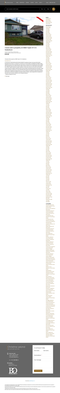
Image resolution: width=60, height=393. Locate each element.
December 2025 (49, 37)
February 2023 (48, 77)
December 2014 (49, 169)
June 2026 (48, 30)
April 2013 (47, 180)
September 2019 (49, 101)
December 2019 (49, 98)
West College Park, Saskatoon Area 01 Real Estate (50, 330)
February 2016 (48, 152)
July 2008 (47, 200)
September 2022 (49, 83)
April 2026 (48, 32)
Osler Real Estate (49, 295)
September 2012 (49, 185)
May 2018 (47, 120)
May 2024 (47, 59)
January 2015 (48, 168)
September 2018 (49, 115)
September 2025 (49, 40)
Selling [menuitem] (32, 2)
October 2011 (48, 188)
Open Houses (48, 21)
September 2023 (49, 69)
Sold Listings (48, 23)
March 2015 (48, 166)
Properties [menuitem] (22, 2)
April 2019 (47, 107)
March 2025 (48, 48)
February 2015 (48, 167)
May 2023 (47, 74)
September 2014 (49, 173)
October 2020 (48, 86)
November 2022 (49, 81)
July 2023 (47, 71)
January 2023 (48, 79)
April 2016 (47, 150)
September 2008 (49, 199)
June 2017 (47, 133)
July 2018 (47, 118)
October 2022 (48, 82)
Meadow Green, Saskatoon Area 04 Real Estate (50, 268)
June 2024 (48, 58)
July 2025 (47, 43)
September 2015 (49, 158)
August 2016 (48, 145)
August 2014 (48, 174)
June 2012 (47, 186)
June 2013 (47, 179)
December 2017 (49, 126)
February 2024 (48, 63)
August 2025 (48, 42)
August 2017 (48, 131)
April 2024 (48, 61)
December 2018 (49, 112)
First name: (36, 350)
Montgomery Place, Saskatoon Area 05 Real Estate (50, 274)
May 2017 (47, 135)
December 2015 (49, 155)
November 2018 (49, 113)
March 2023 (48, 76)
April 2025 (48, 46)
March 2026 (48, 33)
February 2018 (48, 124)
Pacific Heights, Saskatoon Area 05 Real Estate (50, 298)
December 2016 (49, 141)
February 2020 (48, 95)
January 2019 (48, 111)
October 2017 (48, 129)
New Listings (48, 19)
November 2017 (49, 127)
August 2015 (48, 160)
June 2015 (47, 162)
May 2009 (47, 198)
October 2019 (48, 100)
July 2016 (47, 146)
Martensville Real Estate (50, 258)
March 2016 (48, 151)
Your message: (37, 360)
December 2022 (49, 80)
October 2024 (48, 53)
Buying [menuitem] (27, 2)
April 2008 (48, 201)
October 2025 (48, 39)
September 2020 (49, 87)
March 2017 (48, 137)
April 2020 (48, 93)
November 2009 (49, 194)
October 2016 (48, 143)
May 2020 (47, 92)
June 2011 (47, 189)
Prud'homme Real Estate (50, 305)
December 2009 (49, 193)
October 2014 (48, 171)
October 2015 (48, 157)
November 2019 (49, 99)
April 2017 (47, 136)
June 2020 (48, 90)
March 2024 (48, 62)
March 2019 (48, 108)
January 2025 (48, 50)
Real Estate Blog (49, 22)
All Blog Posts (48, 18)
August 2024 (48, 56)
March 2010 (48, 191)
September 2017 (49, 130)
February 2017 (48, 138)
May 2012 (47, 187)
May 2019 (47, 106)
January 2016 (48, 154)
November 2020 (49, 85)
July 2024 (47, 57)
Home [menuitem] (17, 2)
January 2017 (48, 139)
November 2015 (49, 156)
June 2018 (47, 119)
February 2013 (48, 181)
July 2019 (47, 104)
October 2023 (48, 68)
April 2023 (47, 75)
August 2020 (48, 88)
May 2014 (47, 176)
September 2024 (49, 55)
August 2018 (48, 117)
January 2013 (48, 182)
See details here (8, 60)
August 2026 (48, 27)
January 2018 (48, 125)
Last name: (46, 350)
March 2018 (48, 123)
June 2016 (47, 148)
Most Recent (48, 26)
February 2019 (48, 110)
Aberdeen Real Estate (50, 204)
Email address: (37, 355)
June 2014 (47, 175)
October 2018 (48, 114)
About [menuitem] (40, 2)
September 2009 (49, 197)
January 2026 (48, 36)
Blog (36, 2)
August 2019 (48, 102)
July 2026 (47, 28)
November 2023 (49, 67)
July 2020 (47, 89)
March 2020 (48, 94)
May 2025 (47, 45)
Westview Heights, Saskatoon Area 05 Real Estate (50, 336)
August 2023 (48, 70)
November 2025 (49, 38)
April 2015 (47, 164)
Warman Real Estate (49, 325)
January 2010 (48, 192)
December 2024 (49, 51)
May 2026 (47, 31)
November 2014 (49, 170)
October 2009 (48, 195)
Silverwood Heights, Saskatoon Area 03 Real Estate (50, 318)
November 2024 (49, 52)
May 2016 (47, 149)
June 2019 (47, 105)
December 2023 (49, 65)
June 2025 (48, 44)
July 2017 (47, 132)
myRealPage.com (32, 380)
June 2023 (48, 73)
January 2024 (48, 64)
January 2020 (48, 96)
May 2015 (47, 163)
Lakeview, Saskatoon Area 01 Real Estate (14, 52)
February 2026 (48, 34)
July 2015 (47, 161)
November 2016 (49, 142)
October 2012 (48, 183)
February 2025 (48, 49)
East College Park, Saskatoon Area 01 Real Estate (50, 234)
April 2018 (47, 121)
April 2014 (47, 177)
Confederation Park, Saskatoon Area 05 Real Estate (50, 217)
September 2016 (49, 144)
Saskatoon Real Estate (50, 313)
